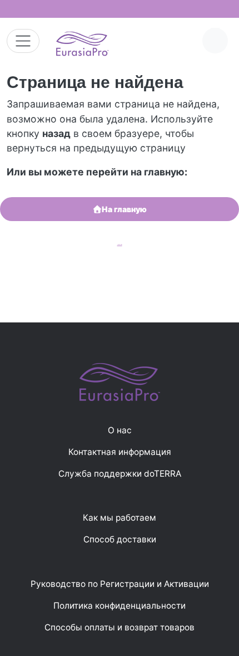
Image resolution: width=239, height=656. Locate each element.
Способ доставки (119, 539)
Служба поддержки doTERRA (119, 473)
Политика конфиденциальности (119, 605)
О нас (120, 430)
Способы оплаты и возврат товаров (119, 627)
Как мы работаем (119, 517)
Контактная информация (119, 452)
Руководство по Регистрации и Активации (120, 584)
